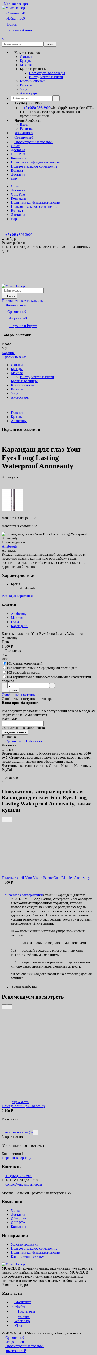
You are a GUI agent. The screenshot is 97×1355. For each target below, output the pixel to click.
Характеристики (30, 895)
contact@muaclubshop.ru (23, 1184)
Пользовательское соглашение (34, 166)
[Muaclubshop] (13, 1264)
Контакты (18, 158)
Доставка (18, 150)
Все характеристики (17, 596)
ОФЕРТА (18, 154)
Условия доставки (24, 1244)
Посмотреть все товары (47, 73)
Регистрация (29, 128)
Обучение (18, 1218)
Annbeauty (19, 421)
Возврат (17, 170)
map (14, 178)
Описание (9, 895)
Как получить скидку (27, 1256)
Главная (17, 413)
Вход (24, 124)
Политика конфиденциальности (35, 162)
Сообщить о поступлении (22, 694)
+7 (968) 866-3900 (37, 108)
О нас (15, 146)
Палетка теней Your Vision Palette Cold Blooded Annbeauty (46, 878)
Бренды (17, 417)
